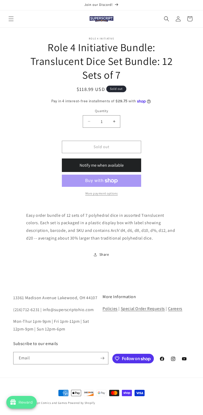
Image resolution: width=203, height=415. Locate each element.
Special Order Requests (143, 308)
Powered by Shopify (81, 403)
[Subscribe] (102, 358)
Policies (110, 308)
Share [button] (104, 254)
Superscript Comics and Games (45, 403)
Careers (175, 308)
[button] (11, 19)
